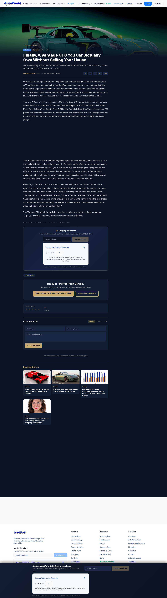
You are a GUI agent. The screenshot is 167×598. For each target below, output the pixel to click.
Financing (132, 547)
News (72, 4)
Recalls (102, 543)
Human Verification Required (46, 578)
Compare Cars (105, 547)
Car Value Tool (105, 554)
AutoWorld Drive (134, 540)
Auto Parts (75, 554)
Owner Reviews (105, 551)
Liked (105, 321)
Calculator (132, 551)
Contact (131, 554)
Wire (109, 3)
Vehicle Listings (76, 540)
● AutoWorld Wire (107, 562)
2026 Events (75, 562)
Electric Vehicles (77, 547)
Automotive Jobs (134, 558)
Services (100, 4)
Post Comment (33, 346)
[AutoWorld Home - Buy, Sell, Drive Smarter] (13, 3)
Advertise (129, 3)
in (90, 73)
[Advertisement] (65, 140)
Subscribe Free (120, 568)
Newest (91, 321)
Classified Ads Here (87, 293)
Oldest (99, 321)
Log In (148, 3)
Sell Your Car (76, 551)
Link (105, 73)
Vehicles (45, 4)
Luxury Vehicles (77, 543)
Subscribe (62, 555)
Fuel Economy (105, 540)
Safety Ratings (105, 536)
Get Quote (158, 3)
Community (85, 4)
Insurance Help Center (136, 543)
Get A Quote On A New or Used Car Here (53, 293)
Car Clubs (74, 558)
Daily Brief (119, 3)
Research (59, 4)
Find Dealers (30, 4)
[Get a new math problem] (84, 578)
